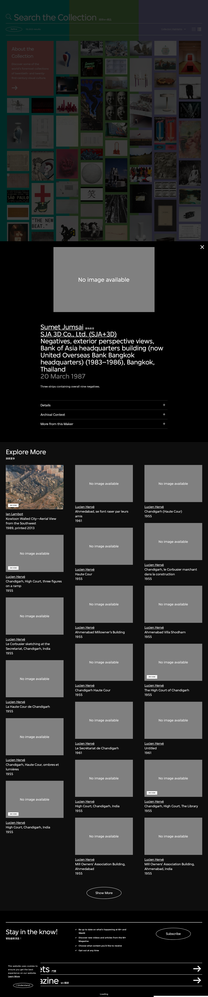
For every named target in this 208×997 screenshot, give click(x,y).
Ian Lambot (14, 514)
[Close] (202, 247)
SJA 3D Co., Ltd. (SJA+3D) (78, 334)
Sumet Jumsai (61, 327)
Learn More (14, 976)
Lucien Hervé (15, 577)
